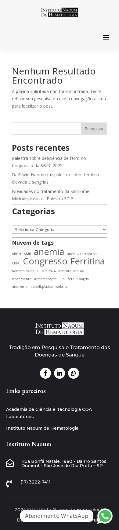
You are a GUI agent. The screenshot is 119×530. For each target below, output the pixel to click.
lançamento (21, 279)
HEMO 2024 (46, 271)
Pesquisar (94, 129)
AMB (27, 254)
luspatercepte (45, 279)
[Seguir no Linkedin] (59, 373)
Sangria (83, 279)
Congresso (45, 261)
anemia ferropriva (82, 254)
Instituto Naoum (71, 271)
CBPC (16, 263)
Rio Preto (67, 279)
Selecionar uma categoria (59, 221)
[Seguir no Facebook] (45, 373)
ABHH (16, 254)
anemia (49, 252)
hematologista (23, 271)
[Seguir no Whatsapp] (73, 373)
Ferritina (87, 261)
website (62, 286)
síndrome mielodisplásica (32, 286)
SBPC (95, 279)
